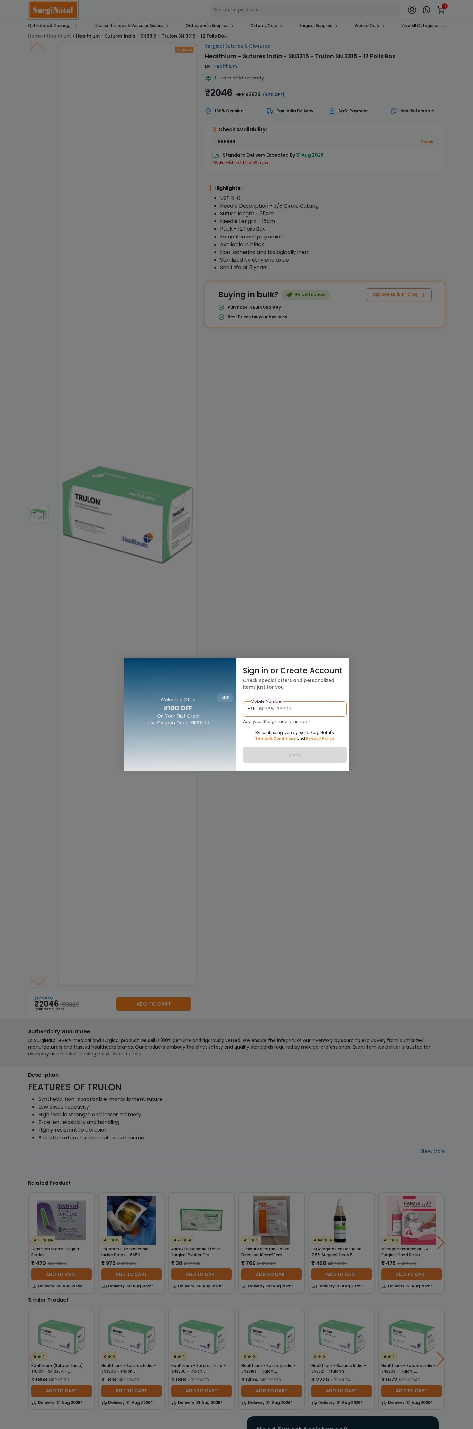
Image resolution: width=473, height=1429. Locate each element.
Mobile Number (267, 701)
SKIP (225, 667)
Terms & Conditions (275, 738)
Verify (294, 754)
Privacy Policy (320, 738)
